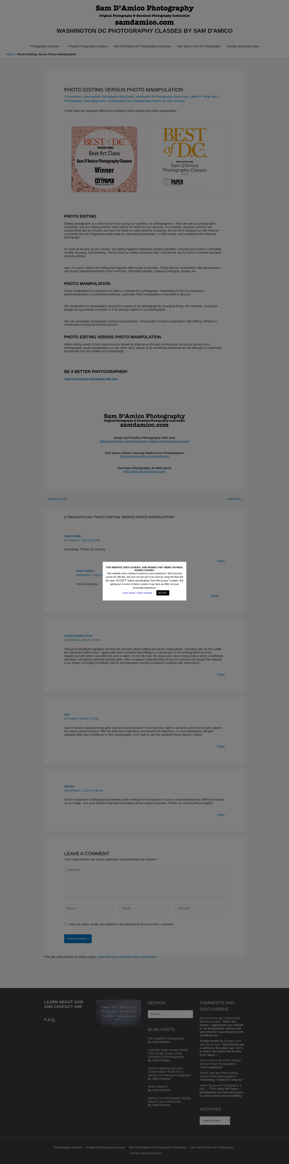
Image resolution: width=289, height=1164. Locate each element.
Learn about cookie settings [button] (137, 592)
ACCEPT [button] (162, 593)
